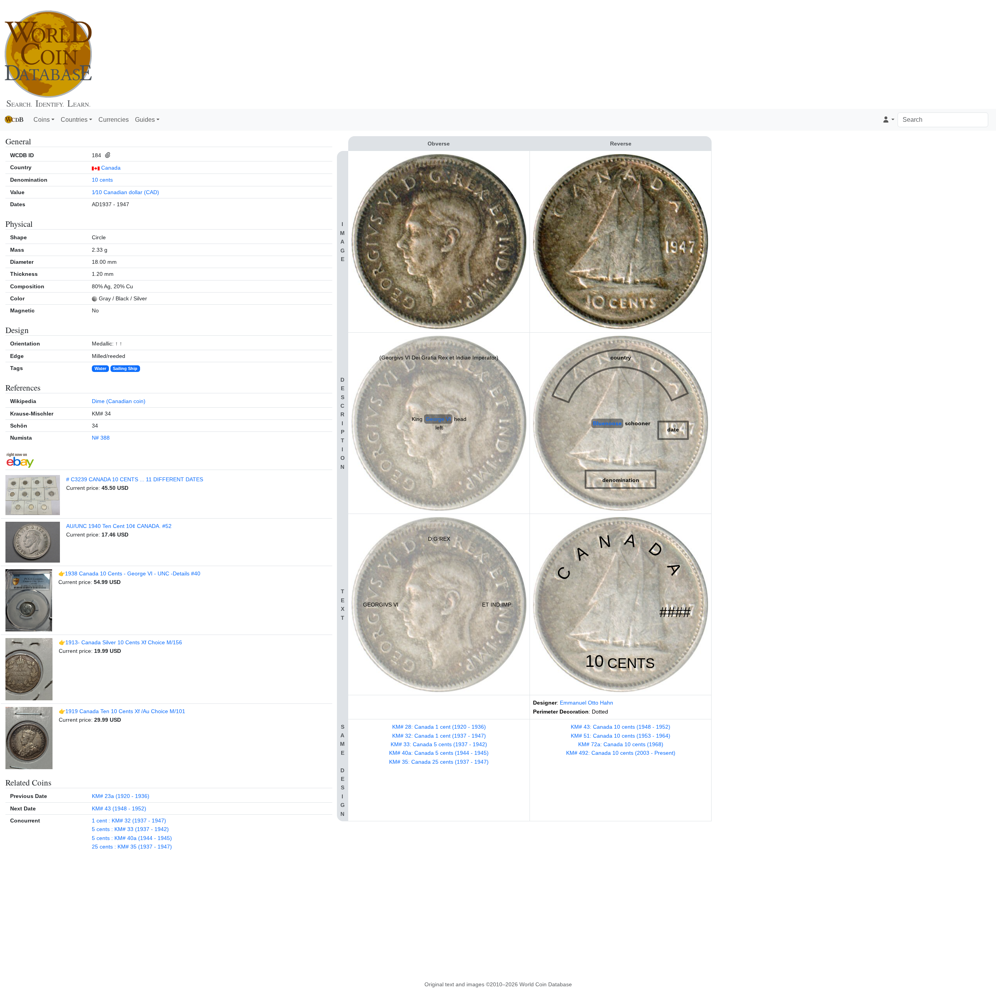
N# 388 (101, 438)
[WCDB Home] (48, 54)
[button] (888, 120)
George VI (438, 419)
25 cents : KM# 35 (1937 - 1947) (132, 846)
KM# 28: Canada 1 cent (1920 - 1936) (439, 727)
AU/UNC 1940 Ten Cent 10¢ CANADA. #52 (119, 526)
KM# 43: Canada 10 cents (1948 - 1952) (620, 727)
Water (100, 368)
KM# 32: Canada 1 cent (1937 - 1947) (439, 736)
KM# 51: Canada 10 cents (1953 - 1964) (620, 736)
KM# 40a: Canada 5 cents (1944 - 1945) (439, 753)
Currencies (113, 119)
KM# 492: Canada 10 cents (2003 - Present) (620, 753)
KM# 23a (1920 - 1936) (120, 796)
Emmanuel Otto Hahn (586, 703)
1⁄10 (97, 192)
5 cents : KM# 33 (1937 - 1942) (130, 829)
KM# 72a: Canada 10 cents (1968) (620, 744)
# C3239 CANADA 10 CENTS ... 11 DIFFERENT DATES (134, 479)
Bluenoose (607, 423)
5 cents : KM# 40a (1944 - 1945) (132, 838)
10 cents (102, 180)
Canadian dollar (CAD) (131, 192)
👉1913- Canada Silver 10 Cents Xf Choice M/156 (120, 642)
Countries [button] (74, 119)
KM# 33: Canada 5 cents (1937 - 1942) (439, 744)
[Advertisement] (622, 54)
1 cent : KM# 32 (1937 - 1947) (129, 820)
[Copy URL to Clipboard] (106, 155)
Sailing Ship (125, 368)
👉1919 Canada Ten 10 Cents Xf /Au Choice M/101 (122, 711)
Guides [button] (145, 119)
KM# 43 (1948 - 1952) (119, 808)
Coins (41, 119)
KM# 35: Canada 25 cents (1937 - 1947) (439, 762)
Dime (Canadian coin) (119, 401)
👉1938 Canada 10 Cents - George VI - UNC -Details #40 (129, 573)
